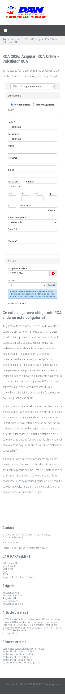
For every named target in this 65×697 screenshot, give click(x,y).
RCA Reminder (9, 566)
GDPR (5, 574)
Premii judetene (10, 633)
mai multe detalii (10, 542)
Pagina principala (11, 39)
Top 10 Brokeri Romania (14, 630)
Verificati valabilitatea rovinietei (17, 659)
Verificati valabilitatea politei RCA (18, 651)
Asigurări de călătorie (13, 603)
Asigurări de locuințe (12, 595)
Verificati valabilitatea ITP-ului (17, 657)
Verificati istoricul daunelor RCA (18, 654)
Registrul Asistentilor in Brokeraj (18, 577)
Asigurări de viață (11, 592)
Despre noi (8, 568)
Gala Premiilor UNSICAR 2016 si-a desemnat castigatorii (30, 624)
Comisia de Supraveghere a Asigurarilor (22, 662)
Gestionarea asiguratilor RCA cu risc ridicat (23, 648)
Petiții (5, 571)
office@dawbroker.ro (37, 547)
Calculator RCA (10, 563)
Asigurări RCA (9, 598)
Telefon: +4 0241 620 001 (15, 547)
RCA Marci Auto (10, 601)
